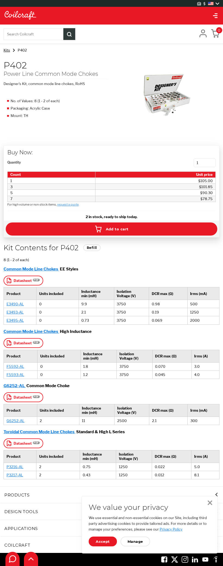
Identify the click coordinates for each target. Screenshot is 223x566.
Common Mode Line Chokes (31, 269)
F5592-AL (15, 366)
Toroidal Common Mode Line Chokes (39, 431)
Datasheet (23, 280)
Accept (103, 541)
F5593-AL (15, 374)
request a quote (68, 204)
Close (210, 503)
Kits (7, 50)
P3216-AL (15, 467)
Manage (135, 541)
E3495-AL (15, 320)
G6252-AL (15, 385)
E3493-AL (15, 312)
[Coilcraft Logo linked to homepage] (111, 16)
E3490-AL (15, 304)
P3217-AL (15, 475)
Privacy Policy (171, 529)
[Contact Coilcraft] (12, 559)
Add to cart (117, 229)
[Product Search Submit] (69, 34)
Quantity (14, 162)
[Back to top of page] (31, 559)
